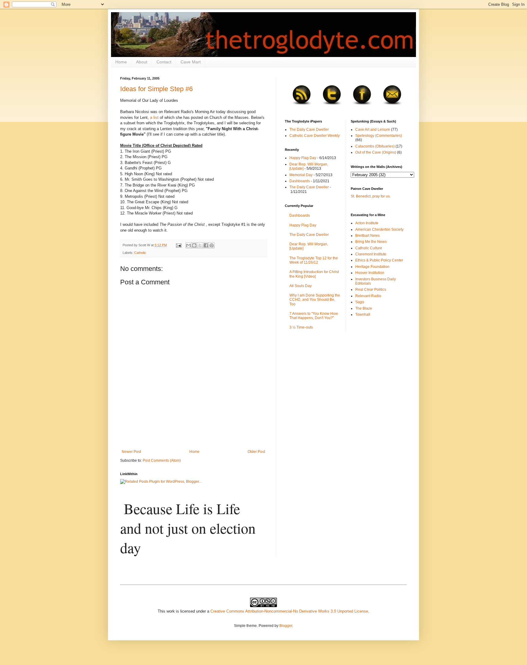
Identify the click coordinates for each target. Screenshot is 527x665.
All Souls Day (300, 286)
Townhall (362, 314)
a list (154, 117)
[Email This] (188, 245)
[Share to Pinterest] (212, 245)
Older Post (256, 452)
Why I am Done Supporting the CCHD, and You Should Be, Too (314, 299)
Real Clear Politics (370, 289)
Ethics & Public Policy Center (379, 260)
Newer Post (131, 452)
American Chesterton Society (379, 229)
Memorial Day (301, 175)
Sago (359, 302)
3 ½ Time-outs (301, 327)
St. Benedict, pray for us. (371, 196)
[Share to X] (200, 245)
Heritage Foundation (372, 267)
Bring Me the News (371, 242)
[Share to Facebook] (206, 245)
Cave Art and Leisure (372, 129)
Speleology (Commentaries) (378, 135)
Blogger (285, 626)
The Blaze (363, 308)
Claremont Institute (370, 254)
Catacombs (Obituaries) (375, 146)
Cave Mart (191, 61)
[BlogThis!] (194, 245)
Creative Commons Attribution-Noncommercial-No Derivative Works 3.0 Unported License (289, 611)
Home (121, 61)
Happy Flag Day (302, 158)
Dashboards (299, 181)
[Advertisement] (193, 433)
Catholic (140, 252)
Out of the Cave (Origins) (375, 152)
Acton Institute (366, 223)
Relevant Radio (368, 296)
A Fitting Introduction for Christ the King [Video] (314, 274)
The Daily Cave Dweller (309, 129)
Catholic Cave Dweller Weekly (314, 135)
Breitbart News (367, 235)
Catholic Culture (368, 248)
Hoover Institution (369, 273)
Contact (163, 61)
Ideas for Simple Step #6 (156, 89)
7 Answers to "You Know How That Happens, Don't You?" (313, 315)
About (141, 61)
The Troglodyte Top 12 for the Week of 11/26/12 (313, 260)
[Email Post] (178, 245)
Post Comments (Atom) (162, 460)
